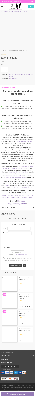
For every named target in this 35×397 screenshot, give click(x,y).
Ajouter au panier (19, 394)
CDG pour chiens (14, 74)
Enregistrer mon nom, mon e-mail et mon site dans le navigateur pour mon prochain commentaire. (18, 260)
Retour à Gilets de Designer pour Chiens (15, 11)
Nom (5, 228)
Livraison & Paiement (8, 207)
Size (2, 64)
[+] (6, 68)
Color (2, 61)
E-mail (5, 233)
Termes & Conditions (21, 254)
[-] (6, 70)
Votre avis (6, 247)
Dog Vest (14, 78)
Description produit (8, 87)
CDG (10, 78)
